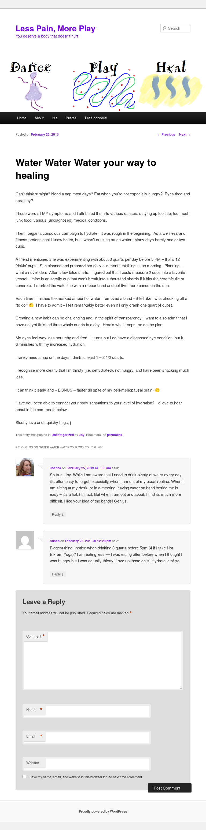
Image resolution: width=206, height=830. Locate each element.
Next (184, 134)
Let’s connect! (96, 117)
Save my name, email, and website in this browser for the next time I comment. (86, 777)
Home (21, 117)
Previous (166, 134)
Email (34, 736)
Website (32, 762)
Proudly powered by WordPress (103, 811)
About (39, 117)
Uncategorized (63, 434)
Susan (55, 540)
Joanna (55, 468)
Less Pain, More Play (55, 28)
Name (34, 709)
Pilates (71, 117)
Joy (81, 434)
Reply (58, 514)
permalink (114, 434)
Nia (54, 117)
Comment (35, 636)
